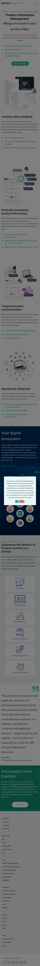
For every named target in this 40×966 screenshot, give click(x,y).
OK (17, 501)
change (8, 493)
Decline (21, 501)
